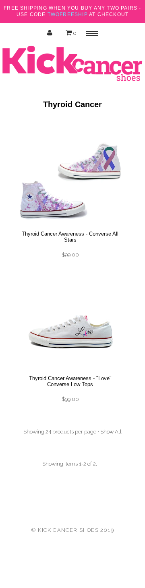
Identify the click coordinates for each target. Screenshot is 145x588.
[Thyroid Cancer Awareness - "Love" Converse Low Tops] (70, 371)
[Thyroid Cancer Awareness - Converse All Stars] (70, 227)
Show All (111, 432)
